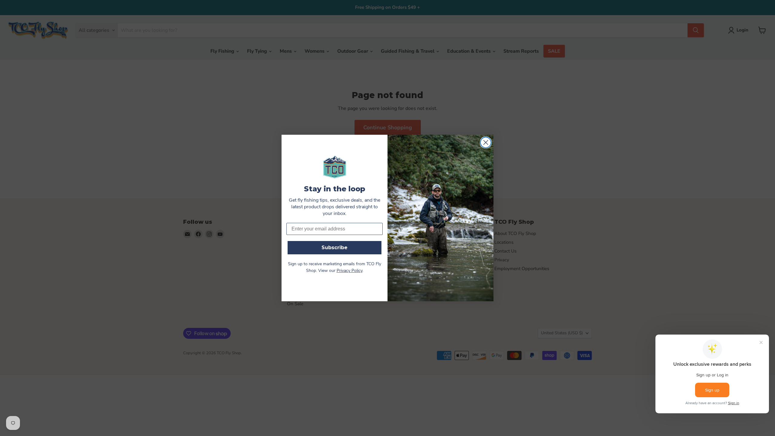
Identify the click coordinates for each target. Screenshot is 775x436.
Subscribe (335, 247)
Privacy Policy (349, 271)
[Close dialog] (485, 142)
